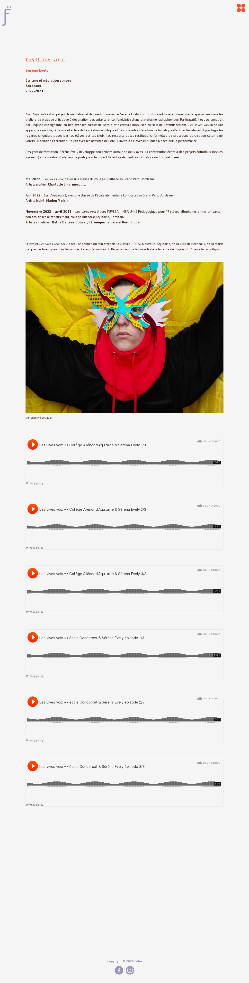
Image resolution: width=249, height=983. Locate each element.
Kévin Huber (131, 222)
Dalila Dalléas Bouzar (69, 222)
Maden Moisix (57, 201)
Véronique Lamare (103, 222)
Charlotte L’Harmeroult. (67, 184)
